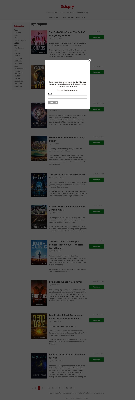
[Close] (89, 60)
